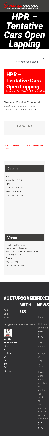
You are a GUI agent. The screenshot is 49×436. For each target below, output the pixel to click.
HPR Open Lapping (14, 195)
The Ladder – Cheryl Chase (41, 350)
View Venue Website (14, 265)
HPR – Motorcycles (35, 145)
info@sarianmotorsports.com (20, 324)
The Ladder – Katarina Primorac (41, 320)
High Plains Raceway (15, 245)
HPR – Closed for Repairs (12, 146)
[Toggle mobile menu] (44, 4)
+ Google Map (14, 254)
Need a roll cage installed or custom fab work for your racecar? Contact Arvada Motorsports (41, 395)
